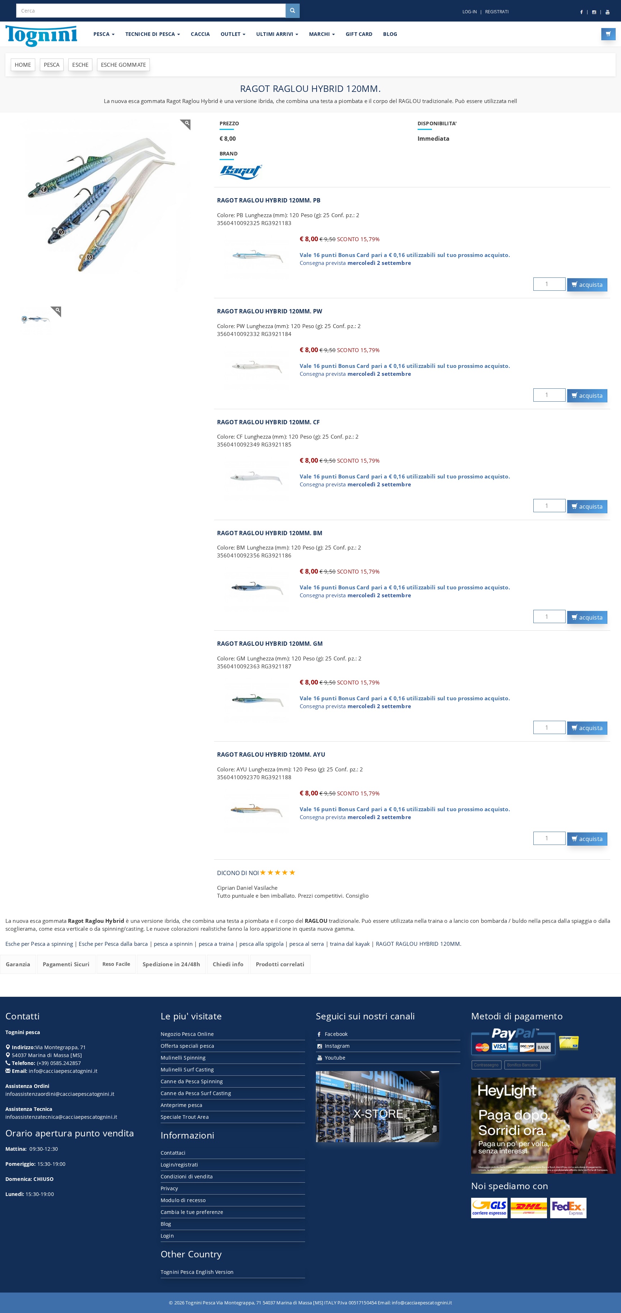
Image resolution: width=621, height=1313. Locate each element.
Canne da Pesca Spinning (192, 1081)
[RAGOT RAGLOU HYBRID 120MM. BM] (256, 589)
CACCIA (200, 34)
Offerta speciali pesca (187, 1045)
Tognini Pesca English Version (197, 1271)
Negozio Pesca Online (187, 1034)
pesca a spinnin (173, 943)
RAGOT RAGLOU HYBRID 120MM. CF (268, 422)
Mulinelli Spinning (183, 1057)
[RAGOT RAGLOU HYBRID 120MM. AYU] (256, 811)
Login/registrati (179, 1164)
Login (167, 1235)
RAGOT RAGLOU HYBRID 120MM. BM (270, 533)
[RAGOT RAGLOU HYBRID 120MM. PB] (256, 257)
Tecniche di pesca (151, 34)
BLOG (390, 34)
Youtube (334, 1057)
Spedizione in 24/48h (171, 964)
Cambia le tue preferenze (192, 1212)
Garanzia (18, 964)
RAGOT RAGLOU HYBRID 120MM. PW (269, 311)
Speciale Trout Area (185, 1116)
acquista (590, 285)
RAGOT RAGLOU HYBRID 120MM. (419, 943)
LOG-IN (470, 12)
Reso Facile (116, 964)
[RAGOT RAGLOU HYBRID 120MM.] (100, 206)
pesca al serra (306, 943)
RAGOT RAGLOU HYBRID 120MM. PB (269, 200)
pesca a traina (216, 943)
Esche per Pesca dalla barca (113, 943)
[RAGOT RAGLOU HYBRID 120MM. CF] (256, 478)
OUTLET (231, 34)
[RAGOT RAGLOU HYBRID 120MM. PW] (256, 368)
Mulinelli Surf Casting (187, 1069)
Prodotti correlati (280, 964)
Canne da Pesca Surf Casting (196, 1093)
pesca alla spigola (261, 943)
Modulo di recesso (183, 1200)
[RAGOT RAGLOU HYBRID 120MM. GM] (256, 700)
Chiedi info (228, 964)
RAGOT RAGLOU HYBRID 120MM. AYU (271, 754)
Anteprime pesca (181, 1105)
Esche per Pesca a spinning (39, 943)
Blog (166, 1223)
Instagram (336, 1045)
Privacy (169, 1188)
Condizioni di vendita (187, 1176)
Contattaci (173, 1152)
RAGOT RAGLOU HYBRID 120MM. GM (270, 644)
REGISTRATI (497, 12)
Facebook (335, 1034)
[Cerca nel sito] (292, 11)
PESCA (102, 34)
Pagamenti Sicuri (66, 964)
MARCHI (320, 34)
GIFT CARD (359, 34)
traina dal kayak (350, 943)
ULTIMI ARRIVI (275, 34)
